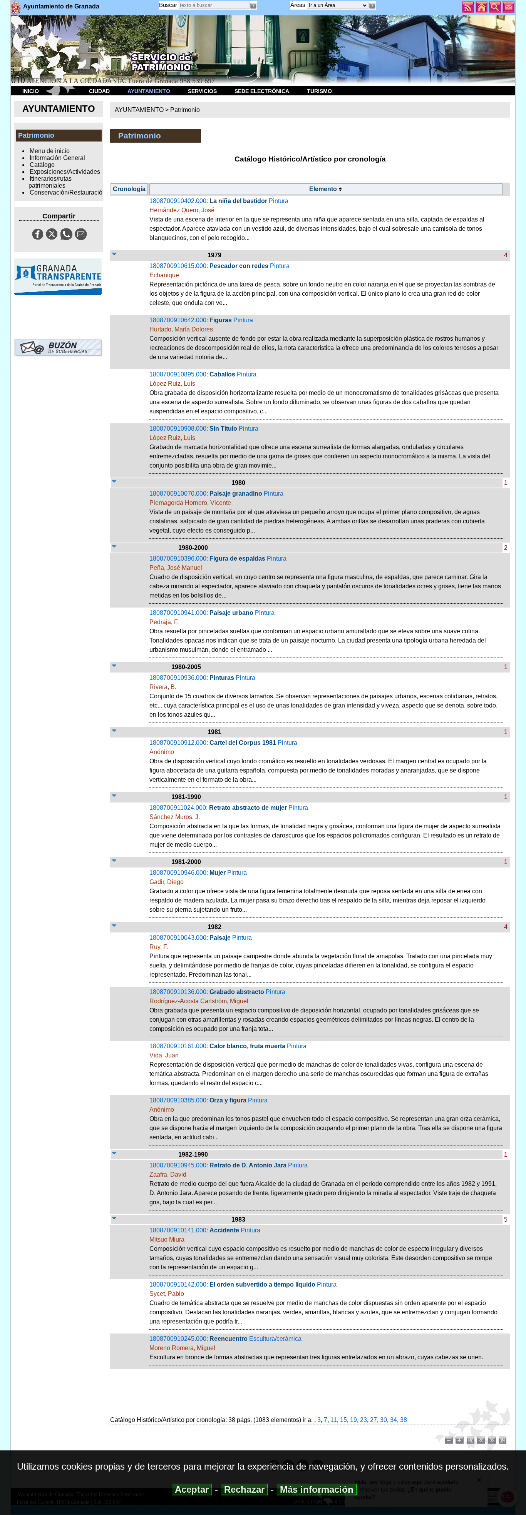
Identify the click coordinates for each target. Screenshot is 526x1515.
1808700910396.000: (325, 577)
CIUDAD (99, 91)
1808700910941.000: (317, 631)
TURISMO (319, 91)
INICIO (30, 91)
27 (373, 1420)
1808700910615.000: (322, 284)
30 (383, 1420)
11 (333, 1420)
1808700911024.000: (325, 826)
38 (403, 1420)
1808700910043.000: (320, 956)
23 (363, 1420)
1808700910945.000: (323, 1183)
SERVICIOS (202, 91)
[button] (372, 5)
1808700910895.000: (324, 393)
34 (393, 1420)
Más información (316, 1489)
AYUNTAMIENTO (148, 91)
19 (353, 1420)
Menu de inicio (50, 151)
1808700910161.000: (318, 1064)
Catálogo (42, 164)
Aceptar (192, 1489)
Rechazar (244, 1489)
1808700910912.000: (318, 761)
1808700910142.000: (323, 1303)
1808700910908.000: (319, 447)
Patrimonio (185, 110)
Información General (57, 158)
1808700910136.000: (314, 1010)
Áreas (298, 5)
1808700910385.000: (325, 1118)
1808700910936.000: (323, 696)
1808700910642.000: (323, 338)
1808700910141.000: (320, 1248)
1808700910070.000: (317, 512)
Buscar (168, 5)
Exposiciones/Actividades (65, 171)
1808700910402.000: (316, 219)
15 (343, 1420)
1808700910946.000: (317, 891)
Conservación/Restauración (68, 192)
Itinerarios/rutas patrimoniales (50, 182)
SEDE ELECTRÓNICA (262, 91)
